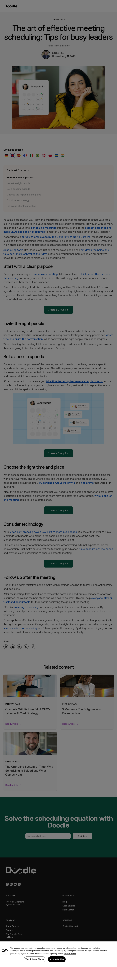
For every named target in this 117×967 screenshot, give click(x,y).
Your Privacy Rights (34, 959)
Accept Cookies (57, 959)
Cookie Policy (70, 954)
